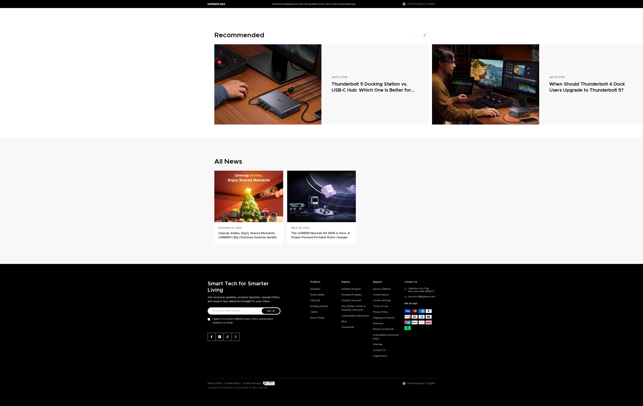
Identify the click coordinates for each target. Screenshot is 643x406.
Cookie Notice (381, 295)
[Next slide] (425, 35)
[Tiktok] (228, 337)
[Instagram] (220, 337)
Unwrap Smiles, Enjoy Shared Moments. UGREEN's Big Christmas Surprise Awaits (247, 235)
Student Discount (351, 300)
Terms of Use (380, 306)
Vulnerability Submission (355, 316)
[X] (236, 337)
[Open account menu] (426, 13)
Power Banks (317, 295)
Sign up (271, 311)
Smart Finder (317, 318)
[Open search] (419, 13)
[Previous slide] (416, 35)
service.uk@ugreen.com (421, 297)
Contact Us (379, 350)
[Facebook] (212, 337)
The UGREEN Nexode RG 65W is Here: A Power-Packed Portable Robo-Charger (320, 235)
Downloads (348, 327)
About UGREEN (381, 289)
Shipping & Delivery (384, 318)
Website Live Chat (418, 288)
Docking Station (319, 306)
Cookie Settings (382, 300)
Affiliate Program (351, 289)
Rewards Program (352, 295)
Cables (314, 312)
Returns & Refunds (383, 329)
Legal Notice (380, 356)
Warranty (378, 323)
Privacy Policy (380, 312)
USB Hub (315, 300)
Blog (344, 321)
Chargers (315, 289)
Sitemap (377, 344)
